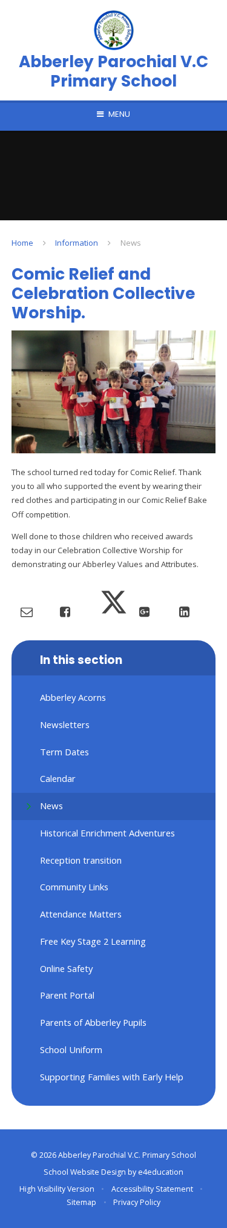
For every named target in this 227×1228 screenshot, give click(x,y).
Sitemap (81, 1202)
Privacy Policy (136, 1202)
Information (76, 242)
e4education (160, 1172)
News (130, 242)
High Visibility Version (56, 1189)
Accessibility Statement (152, 1189)
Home (22, 242)
